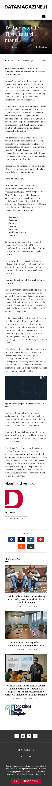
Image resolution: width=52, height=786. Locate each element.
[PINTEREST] (40, 539)
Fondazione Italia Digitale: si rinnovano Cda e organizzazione (26, 644)
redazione (11, 512)
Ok (15, 781)
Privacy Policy (31, 781)
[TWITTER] (21, 539)
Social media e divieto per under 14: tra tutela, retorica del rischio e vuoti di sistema (26, 599)
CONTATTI (26, 756)
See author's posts (17, 518)
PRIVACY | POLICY (26, 750)
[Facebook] (17, 736)
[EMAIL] (30, 546)
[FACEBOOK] (11, 539)
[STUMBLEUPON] (21, 546)
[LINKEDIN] (30, 539)
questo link (11, 432)
